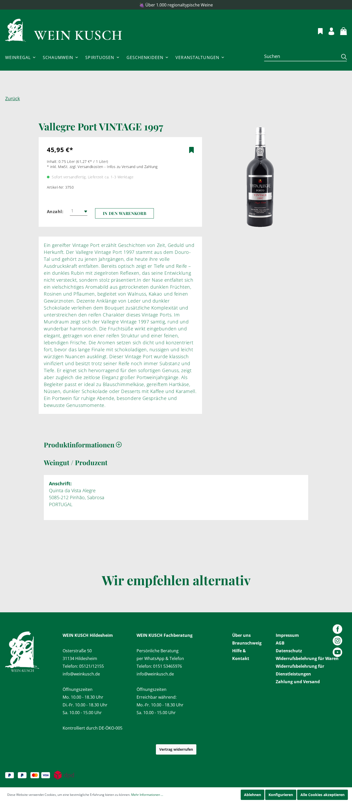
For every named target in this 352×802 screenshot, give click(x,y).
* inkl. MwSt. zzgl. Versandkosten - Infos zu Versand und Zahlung (102, 166)
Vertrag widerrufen (176, 749)
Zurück (12, 98)
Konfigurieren (281, 794)
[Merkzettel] (317, 30)
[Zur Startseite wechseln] (63, 30)
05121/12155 (91, 666)
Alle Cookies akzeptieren (322, 794)
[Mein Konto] (328, 30)
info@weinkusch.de (81, 674)
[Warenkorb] (340, 30)
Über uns (241, 635)
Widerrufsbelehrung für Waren (307, 658)
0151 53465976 (167, 666)
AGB (280, 643)
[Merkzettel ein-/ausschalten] (191, 150)
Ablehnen (252, 794)
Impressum (287, 635)
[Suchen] (342, 56)
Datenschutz (289, 651)
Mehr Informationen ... (147, 794)
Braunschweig (247, 643)
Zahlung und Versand (298, 681)
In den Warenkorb (125, 213)
